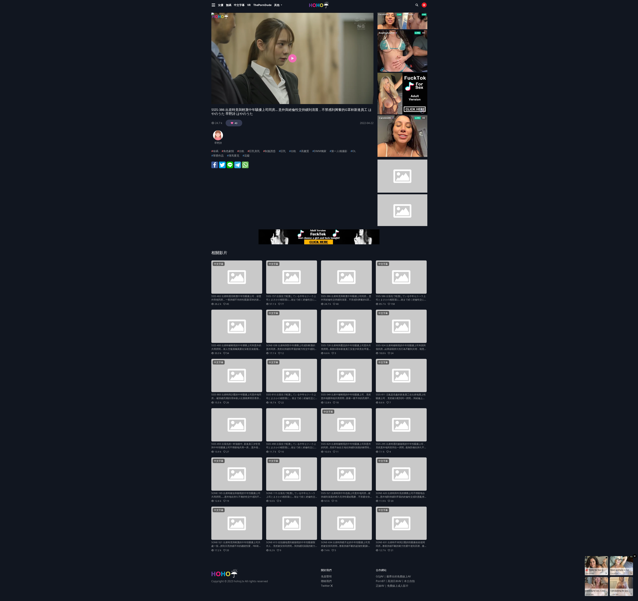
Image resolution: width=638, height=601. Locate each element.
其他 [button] (277, 5)
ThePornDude (262, 5)
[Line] (230, 164)
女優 (220, 5)
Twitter (326, 586)
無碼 (228, 5)
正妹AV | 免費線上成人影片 (392, 586)
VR (249, 5)
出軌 (241, 151)
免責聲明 (326, 576)
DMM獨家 (320, 151)
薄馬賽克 (234, 155)
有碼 (215, 151)
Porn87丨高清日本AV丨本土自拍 (395, 581)
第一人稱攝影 (339, 151)
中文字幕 (239, 5)
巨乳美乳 (254, 151)
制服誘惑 (270, 151)
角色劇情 (228, 151)
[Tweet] (222, 164)
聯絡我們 (326, 581)
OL (354, 151)
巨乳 (283, 151)
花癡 (247, 155)
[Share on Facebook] (214, 164)
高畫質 (305, 151)
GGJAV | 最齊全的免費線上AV (393, 576)
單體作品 (218, 155)
